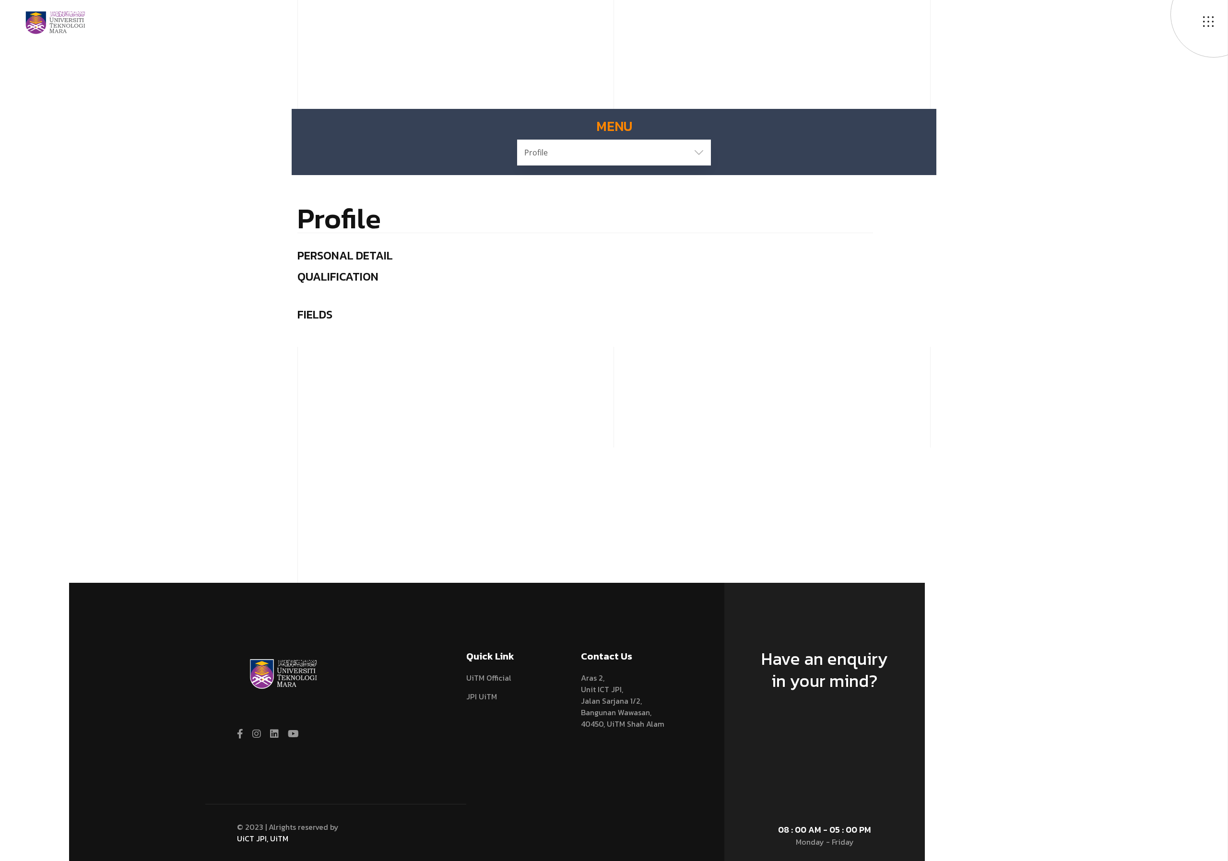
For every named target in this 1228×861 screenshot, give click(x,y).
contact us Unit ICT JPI (820, 726)
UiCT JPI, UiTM (262, 838)
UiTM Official (488, 678)
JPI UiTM (481, 696)
